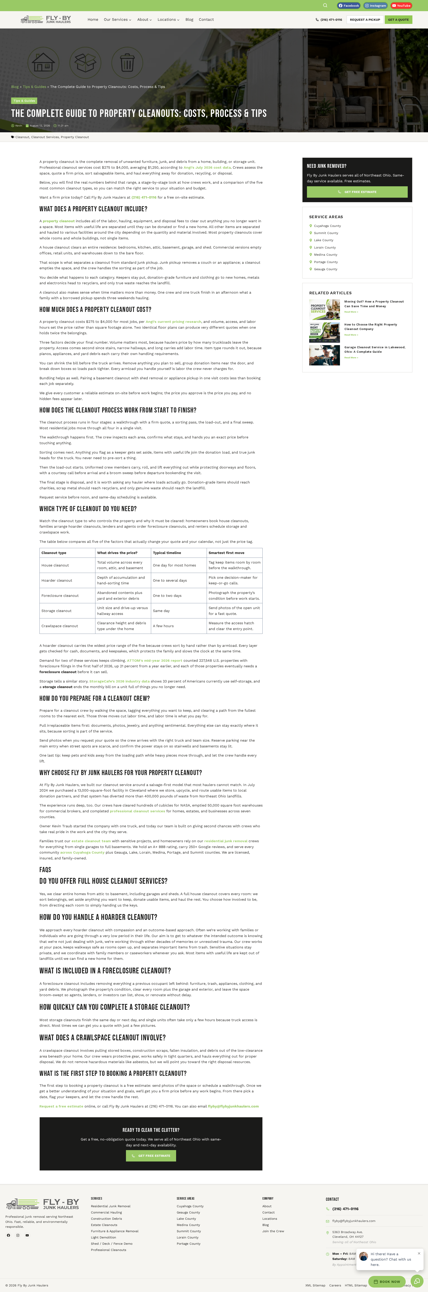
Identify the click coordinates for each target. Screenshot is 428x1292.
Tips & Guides (34, 87)
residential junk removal (225, 841)
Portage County (188, 1243)
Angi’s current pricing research (173, 321)
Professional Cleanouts (108, 1250)
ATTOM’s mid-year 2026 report (154, 660)
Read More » (351, 312)
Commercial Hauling (106, 1212)
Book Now (390, 1282)
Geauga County (188, 1212)
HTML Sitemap (356, 1285)
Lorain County (187, 1237)
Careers (335, 1285)
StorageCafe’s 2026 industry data (119, 681)
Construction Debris (106, 1218)
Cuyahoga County (190, 1206)
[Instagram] (18, 1235)
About (267, 1206)
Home (93, 19)
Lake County (186, 1218)
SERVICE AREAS (326, 216)
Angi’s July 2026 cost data (207, 167)
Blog (189, 19)
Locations (269, 1218)
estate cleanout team (90, 841)
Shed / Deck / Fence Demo (111, 1243)
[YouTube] (27, 1235)
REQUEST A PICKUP (365, 19)
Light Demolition (103, 1237)
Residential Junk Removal (110, 1206)
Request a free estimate (61, 1106)
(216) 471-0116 (331, 19)
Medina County (188, 1225)
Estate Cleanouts (104, 1225)
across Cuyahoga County (82, 852)
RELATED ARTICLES (330, 292)
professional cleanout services (137, 811)
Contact (206, 19)
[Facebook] (8, 1235)
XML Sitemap (315, 1285)
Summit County (189, 1231)
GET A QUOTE (398, 19)
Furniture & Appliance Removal (114, 1231)
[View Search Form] (325, 5)
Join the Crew (273, 1231)
